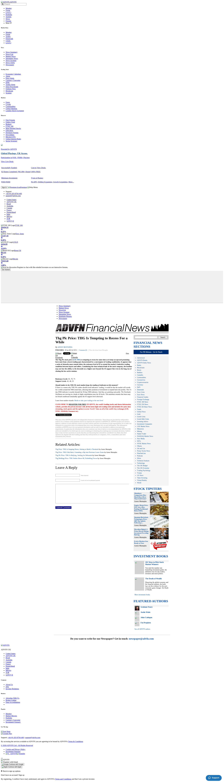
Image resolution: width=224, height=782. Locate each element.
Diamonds (140, 390)
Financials (9, 39)
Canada (9, 208)
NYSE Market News (144, 443)
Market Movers (11, 716)
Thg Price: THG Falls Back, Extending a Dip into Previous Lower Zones (79, 452)
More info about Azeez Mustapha (98, 350)
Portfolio (9, 15)
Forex (8, 102)
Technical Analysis (143, 461)
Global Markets (11, 109)
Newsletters (10, 135)
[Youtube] (21, 754)
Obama (139, 446)
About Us (9, 685)
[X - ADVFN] (11, 754)
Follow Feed (10, 122)
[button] (12, 764)
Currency (140, 385)
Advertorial (141, 358)
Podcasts (140, 456)
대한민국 (10, 221)
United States (11, 200)
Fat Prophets (146, 623)
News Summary (12, 52)
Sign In (4, 187)
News (8, 19)
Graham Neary (147, 607)
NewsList (62, 310)
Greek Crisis (141, 417)
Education (9, 131)
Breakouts (9, 91)
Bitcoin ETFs (11, 137)
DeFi (138, 387)
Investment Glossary (13, 722)
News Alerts (10, 63)
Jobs (7, 687)
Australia (10, 206)
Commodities (10, 107)
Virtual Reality (142, 480)
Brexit (139, 370)
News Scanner (11, 61)
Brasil (9, 204)
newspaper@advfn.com (141, 638)
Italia (8, 214)
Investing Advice (142, 421)
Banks (139, 365)
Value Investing (142, 478)
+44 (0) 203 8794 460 (14, 194)
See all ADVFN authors (142, 629)
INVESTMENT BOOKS (151, 556)
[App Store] (5, 731)
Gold (138, 414)
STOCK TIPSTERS (148, 489)
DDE (8, 82)
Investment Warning (13, 752)
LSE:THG (76, 360)
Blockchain (140, 368)
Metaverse (140, 429)
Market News (11, 56)
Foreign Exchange (143, 399)
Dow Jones (20, 234)
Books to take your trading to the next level (88, 400)
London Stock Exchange (15, 111)
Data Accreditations (13, 702)
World (139, 483)
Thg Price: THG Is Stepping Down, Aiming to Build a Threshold (77, 449)
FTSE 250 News (142, 404)
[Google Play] (6, 734)
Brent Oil (17, 250)
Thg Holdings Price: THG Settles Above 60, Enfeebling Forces (76, 458)
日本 (8, 219)
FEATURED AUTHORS (151, 601)
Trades (8, 37)
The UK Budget (142, 465)
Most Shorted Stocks (13, 128)
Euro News (140, 394)
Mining (139, 431)
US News (140, 475)
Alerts (8, 76)
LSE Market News (143, 426)
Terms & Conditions (75, 741)
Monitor (9, 8)
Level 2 (8, 13)
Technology (141, 463)
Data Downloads (12, 87)
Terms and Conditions (63, 779)
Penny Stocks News (143, 451)
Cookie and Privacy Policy (15, 749)
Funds (139, 409)
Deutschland (11, 212)
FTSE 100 (9, 126)
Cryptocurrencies (142, 382)
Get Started (6, 269)
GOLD (15, 242)
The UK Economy (143, 468)
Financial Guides (142, 397)
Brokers (8, 124)
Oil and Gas (141, 448)
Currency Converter (13, 80)
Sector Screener (11, 141)
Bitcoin (15, 259)
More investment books (142, 595)
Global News (141, 412)
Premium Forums (12, 133)
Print (127, 353)
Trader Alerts (10, 85)
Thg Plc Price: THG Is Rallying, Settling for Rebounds (73, 455)
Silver (139, 458)
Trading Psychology (143, 470)
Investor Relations (12, 689)
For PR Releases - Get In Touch (151, 352)
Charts (8, 41)
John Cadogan (146, 617)
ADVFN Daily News (144, 363)
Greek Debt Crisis (143, 419)
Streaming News (12, 58)
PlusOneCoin (141, 453)
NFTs (139, 441)
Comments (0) (83, 350)
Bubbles (139, 372)
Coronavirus (141, 380)
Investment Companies (144, 424)
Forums (8, 21)
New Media (141, 439)
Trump (139, 473)
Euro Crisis (141, 392)
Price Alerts (10, 78)
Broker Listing (11, 700)
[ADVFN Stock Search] (2, 4)
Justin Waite (145, 612)
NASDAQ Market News (145, 436)
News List (9, 54)
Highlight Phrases (65, 316)
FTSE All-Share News (144, 407)
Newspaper (10, 65)
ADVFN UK (11, 202)
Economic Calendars (13, 74)
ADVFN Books (142, 360)
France (9, 210)
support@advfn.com (13, 196)
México (9, 216)
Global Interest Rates (13, 139)
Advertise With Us (12, 698)
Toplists (8, 17)
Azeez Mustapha (65, 347)
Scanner (9, 93)
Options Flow (11, 89)
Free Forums (10, 120)
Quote (8, 10)
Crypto (8, 104)
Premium (23, 187)
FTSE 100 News (142, 402)
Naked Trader (141, 434)
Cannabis (140, 375)
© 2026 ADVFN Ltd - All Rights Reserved (17, 745)
